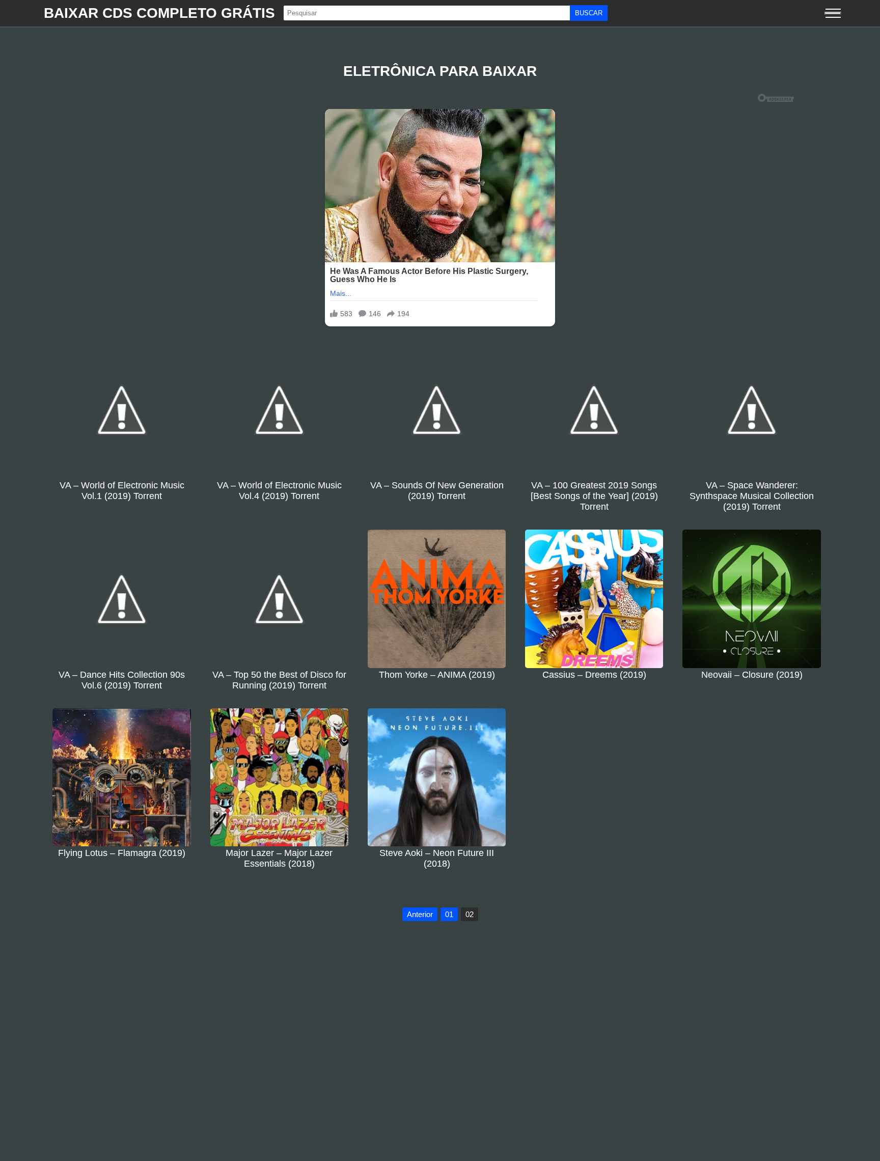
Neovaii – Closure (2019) (752, 675)
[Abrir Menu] (832, 13)
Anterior (420, 914)
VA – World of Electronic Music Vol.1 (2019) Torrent (122, 490)
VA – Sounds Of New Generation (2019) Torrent (437, 490)
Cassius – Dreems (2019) (594, 675)
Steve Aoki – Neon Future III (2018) (436, 858)
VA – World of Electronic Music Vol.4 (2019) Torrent (279, 490)
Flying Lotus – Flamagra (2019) (121, 853)
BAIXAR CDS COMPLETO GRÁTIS (159, 13)
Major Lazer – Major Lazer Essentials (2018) (279, 858)
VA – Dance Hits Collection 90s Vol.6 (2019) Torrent (122, 680)
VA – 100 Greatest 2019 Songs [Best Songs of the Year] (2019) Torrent (594, 496)
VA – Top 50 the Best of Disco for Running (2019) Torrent (279, 680)
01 (449, 914)
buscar (588, 13)
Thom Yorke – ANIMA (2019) (437, 675)
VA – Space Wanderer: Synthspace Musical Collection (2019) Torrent (752, 496)
